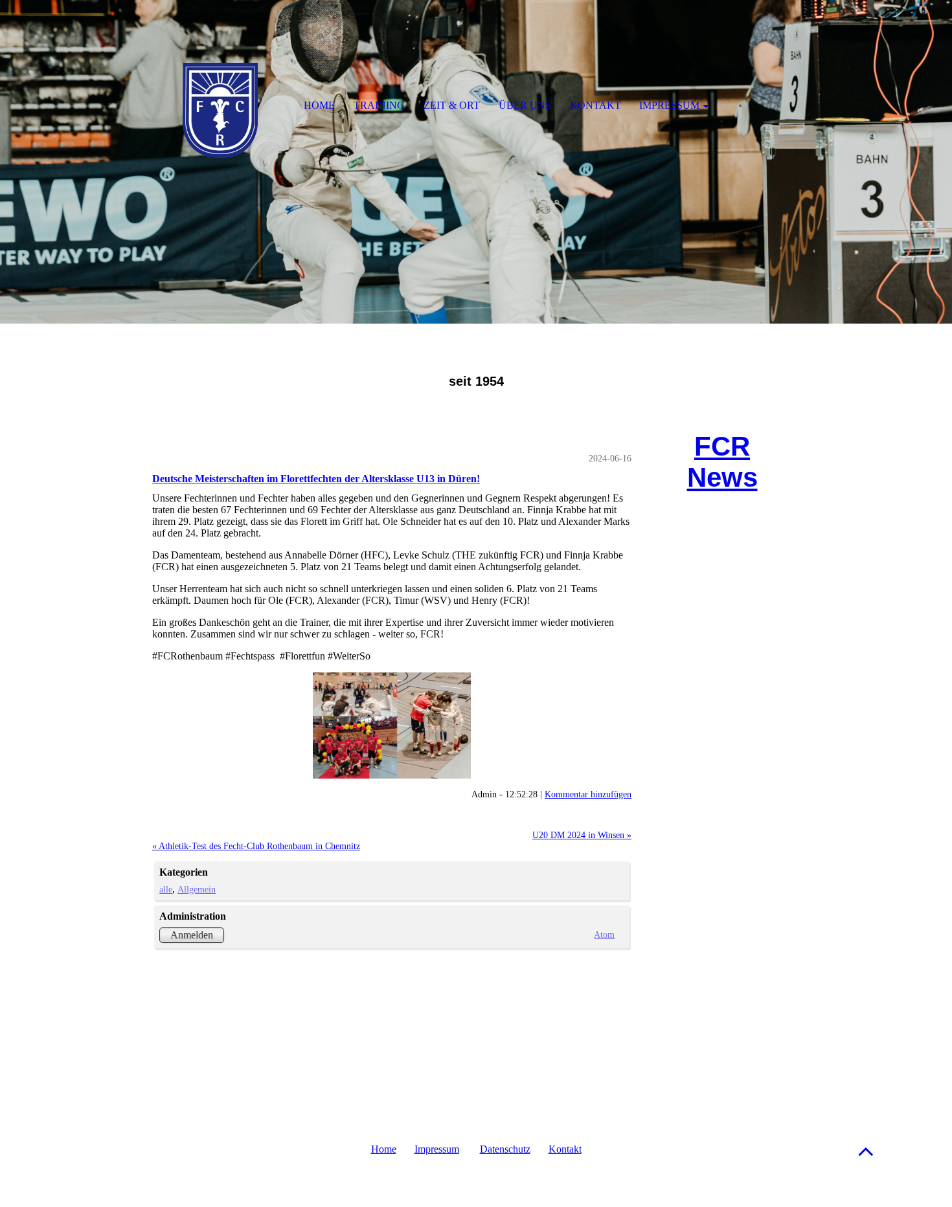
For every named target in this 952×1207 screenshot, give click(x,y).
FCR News (722, 462)
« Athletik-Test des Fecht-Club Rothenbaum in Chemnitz (256, 846)
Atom (604, 934)
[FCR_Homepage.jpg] (391, 725)
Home (383, 1149)
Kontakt (565, 1149)
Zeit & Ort (452, 105)
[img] (476, 162)
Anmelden (191, 934)
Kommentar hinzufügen (588, 794)
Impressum (436, 1149)
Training (379, 105)
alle (165, 889)
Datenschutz (505, 1149)
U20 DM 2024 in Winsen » (581, 835)
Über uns (525, 105)
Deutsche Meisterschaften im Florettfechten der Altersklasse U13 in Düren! (316, 478)
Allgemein (196, 889)
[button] (865, 1151)
